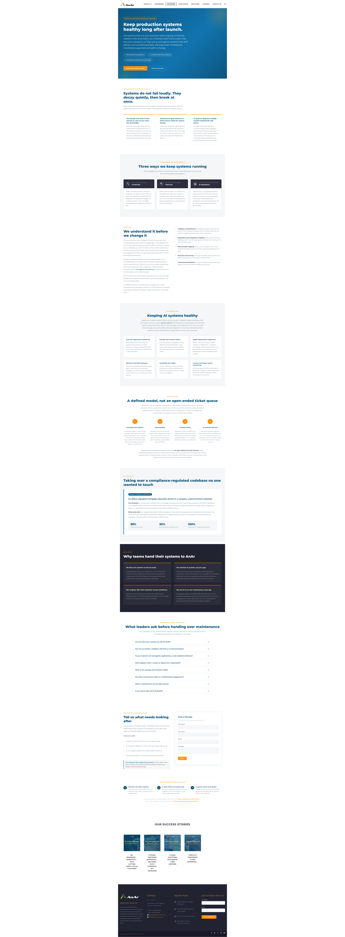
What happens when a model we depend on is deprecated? (157, 663)
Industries (195, 4)
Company (206, 4)
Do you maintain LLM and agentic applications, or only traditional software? (164, 656)
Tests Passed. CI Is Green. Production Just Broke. (183, 922)
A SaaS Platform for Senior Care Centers (172, 859)
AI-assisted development (145, 269)
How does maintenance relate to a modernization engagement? (159, 677)
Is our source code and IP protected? (149, 691)
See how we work (157, 68)
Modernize (171, 4)
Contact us (217, 4)
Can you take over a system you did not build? (153, 642)
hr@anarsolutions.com (157, 917)
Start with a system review (135, 68)
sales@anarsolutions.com (159, 915)
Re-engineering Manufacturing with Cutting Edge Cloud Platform (133, 861)
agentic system (166, 323)
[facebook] (211, 933)
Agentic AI (147, 4)
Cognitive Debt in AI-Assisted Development (185, 903)
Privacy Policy (140, 934)
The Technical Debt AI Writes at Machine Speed (185, 910)
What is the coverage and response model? (151, 670)
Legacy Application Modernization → (189, 799)
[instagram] (221, 933)
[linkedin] (214, 933)
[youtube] (224, 933)
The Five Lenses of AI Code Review (186, 916)
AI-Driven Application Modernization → (186, 801)
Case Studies (183, 4)
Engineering (159, 4)
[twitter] (218, 933)
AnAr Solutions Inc (132, 934)
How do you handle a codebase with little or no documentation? (159, 649)
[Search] (225, 4)
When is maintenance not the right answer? (152, 684)
